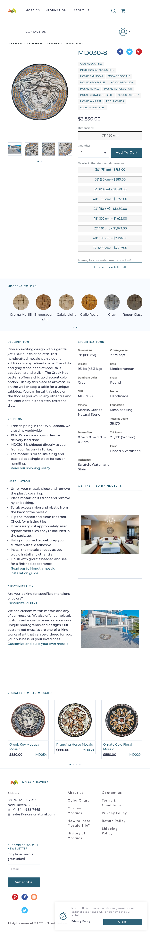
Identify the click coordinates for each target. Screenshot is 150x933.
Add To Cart (127, 152)
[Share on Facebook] (120, 51)
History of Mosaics (76, 836)
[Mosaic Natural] (12, 24)
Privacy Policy (114, 813)
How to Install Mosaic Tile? (80, 823)
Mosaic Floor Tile (119, 76)
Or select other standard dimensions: (101, 163)
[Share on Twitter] (129, 51)
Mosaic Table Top (128, 95)
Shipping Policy (110, 831)
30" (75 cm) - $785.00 (110, 170)
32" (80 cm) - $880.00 (110, 179)
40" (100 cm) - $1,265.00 (110, 199)
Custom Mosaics (75, 811)
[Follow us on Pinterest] (15, 897)
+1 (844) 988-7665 (26, 810)
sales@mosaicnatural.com (33, 814)
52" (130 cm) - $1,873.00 (110, 228)
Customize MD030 (110, 267)
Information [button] (55, 10)
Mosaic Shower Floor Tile (96, 95)
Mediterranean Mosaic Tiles (97, 70)
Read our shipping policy (30, 468)
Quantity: (84, 145)
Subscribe (24, 882)
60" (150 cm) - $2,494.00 (110, 238)
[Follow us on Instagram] (34, 897)
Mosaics (33, 10)
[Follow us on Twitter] (24, 910)
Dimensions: (86, 128)
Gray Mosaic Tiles (91, 64)
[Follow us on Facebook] (24, 897)
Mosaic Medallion (122, 83)
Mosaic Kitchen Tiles (92, 83)
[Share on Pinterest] (138, 51)
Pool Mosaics (115, 101)
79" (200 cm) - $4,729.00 (110, 248)
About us (81, 10)
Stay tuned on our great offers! (20, 857)
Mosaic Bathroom (91, 76)
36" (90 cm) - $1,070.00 (110, 189)
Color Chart (78, 800)
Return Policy (114, 821)
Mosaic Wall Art (90, 101)
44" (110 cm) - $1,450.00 (110, 209)
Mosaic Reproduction (118, 89)
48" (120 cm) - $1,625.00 (110, 218)
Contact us (36, 32)
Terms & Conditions (112, 803)
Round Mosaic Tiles (92, 108)
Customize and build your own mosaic (38, 644)
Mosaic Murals (89, 89)
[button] (113, 11)
